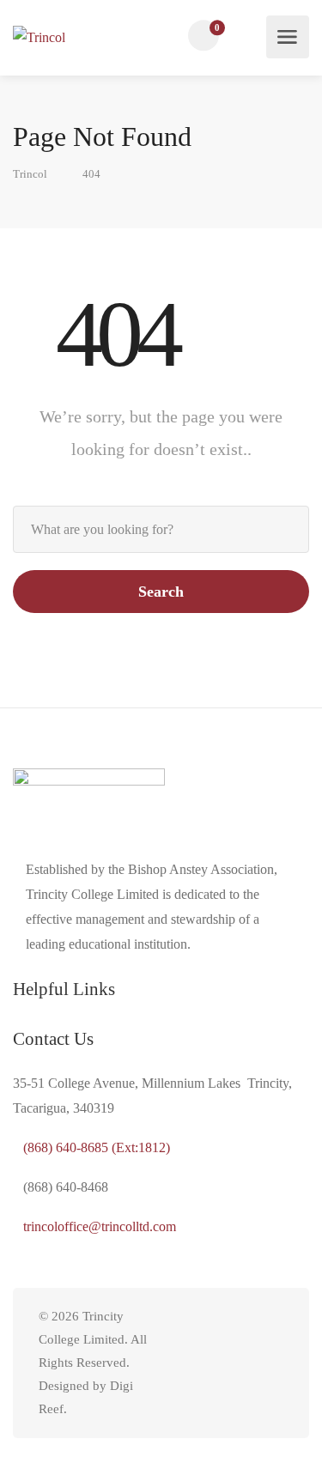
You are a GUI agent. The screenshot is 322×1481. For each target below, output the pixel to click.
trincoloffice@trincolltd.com (99, 1226)
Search (161, 591)
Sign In (248, 36)
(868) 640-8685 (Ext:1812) (96, 1147)
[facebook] (272, 1363)
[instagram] (244, 1363)
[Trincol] (39, 37)
